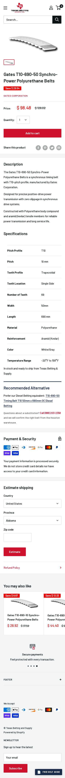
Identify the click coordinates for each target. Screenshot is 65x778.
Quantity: (9, 119)
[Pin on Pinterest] (45, 147)
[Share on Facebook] (38, 147)
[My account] (51, 8)
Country (8, 495)
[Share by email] (58, 147)
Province (9, 512)
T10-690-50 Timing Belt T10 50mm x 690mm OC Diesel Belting (32, 400)
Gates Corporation (16, 95)
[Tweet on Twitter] (52, 147)
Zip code (9, 529)
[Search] (56, 20)
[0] (58, 8)
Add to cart (32, 133)
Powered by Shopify (14, 732)
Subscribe (15, 768)
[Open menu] (5, 7)
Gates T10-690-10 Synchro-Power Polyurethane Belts (23, 617)
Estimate (14, 551)
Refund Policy (12, 567)
